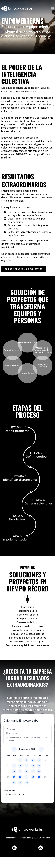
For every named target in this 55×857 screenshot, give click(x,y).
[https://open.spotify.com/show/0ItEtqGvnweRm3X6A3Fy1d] (40, 847)
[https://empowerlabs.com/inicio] (17, 8)
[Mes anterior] (14, 749)
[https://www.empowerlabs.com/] (27, 830)
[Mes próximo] (41, 749)
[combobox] (26, 794)
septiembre (24, 749)
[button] (52, 8)
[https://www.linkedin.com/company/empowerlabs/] (14, 847)
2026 (33, 749)
